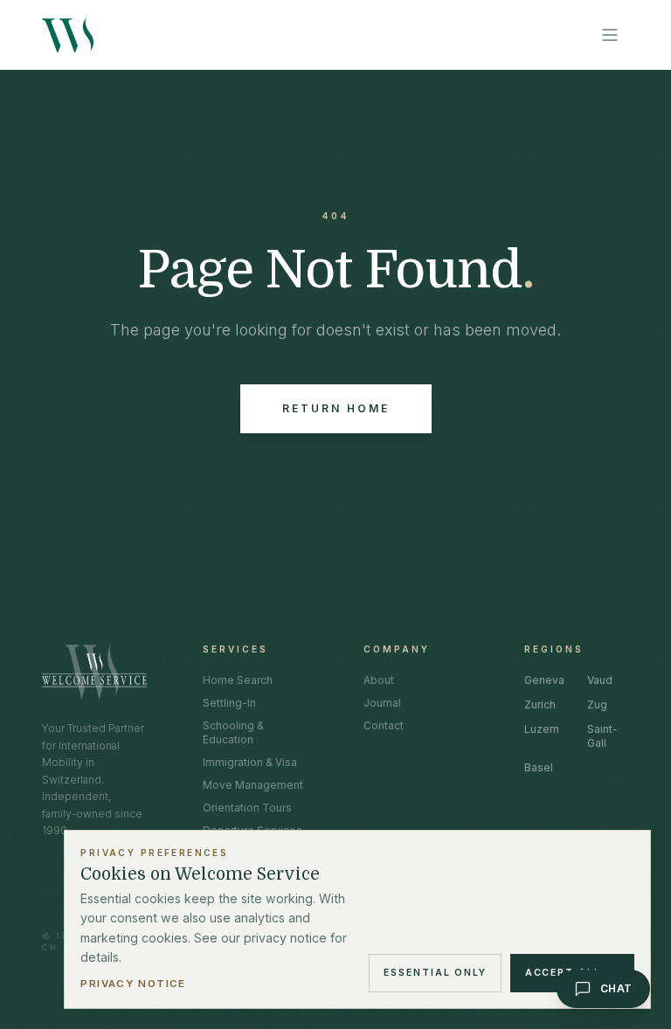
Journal (382, 702)
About (378, 680)
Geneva (544, 680)
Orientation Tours (247, 807)
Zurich (540, 704)
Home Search (238, 680)
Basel (538, 767)
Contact (383, 725)
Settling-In (229, 702)
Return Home (336, 408)
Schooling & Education (233, 732)
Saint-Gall (602, 735)
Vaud (599, 680)
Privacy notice (132, 983)
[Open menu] (610, 35)
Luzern (541, 728)
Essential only (435, 972)
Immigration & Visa (250, 762)
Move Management (253, 784)
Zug (597, 704)
